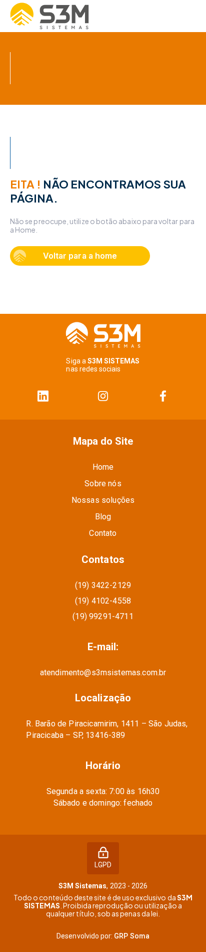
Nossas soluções (103, 500)
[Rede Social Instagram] (103, 396)
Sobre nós (102, 483)
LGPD (103, 865)
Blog (103, 516)
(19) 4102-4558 (103, 601)
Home (103, 467)
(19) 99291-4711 (102, 616)
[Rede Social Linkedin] (43, 396)
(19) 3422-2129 (103, 585)
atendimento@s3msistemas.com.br (103, 672)
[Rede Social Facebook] (163, 396)
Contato (102, 533)
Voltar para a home (79, 256)
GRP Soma (131, 936)
